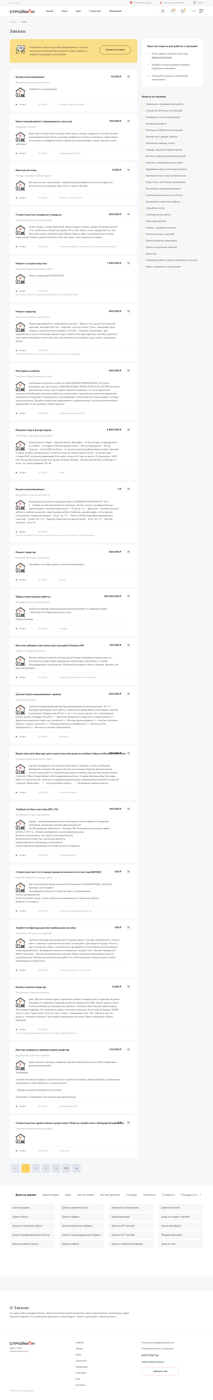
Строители (95, 11)
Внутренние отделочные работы (33, 82)
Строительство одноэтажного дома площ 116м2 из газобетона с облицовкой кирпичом (70, 1123)
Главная (13, 22)
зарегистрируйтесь (162, 57)
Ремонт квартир (26, 311)
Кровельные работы (26, 700)
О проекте (81, 1373)
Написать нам (160, 1371)
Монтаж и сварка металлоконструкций (166, 156)
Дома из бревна (70, 1216)
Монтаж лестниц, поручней (160, 234)
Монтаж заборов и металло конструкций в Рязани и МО (50, 645)
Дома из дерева (21, 1207)
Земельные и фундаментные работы (34, 436)
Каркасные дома (120, 1216)
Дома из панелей (170, 1207)
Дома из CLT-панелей (123, 1235)
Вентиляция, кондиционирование (163, 188)
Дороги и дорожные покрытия (161, 247)
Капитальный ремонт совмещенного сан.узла (44, 121)
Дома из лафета (70, 1244)
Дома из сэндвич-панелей (175, 1216)
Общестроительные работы (33, 596)
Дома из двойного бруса (75, 1207)
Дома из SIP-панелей (123, 1225)
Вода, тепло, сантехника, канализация (165, 182)
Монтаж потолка (26, 170)
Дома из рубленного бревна (77, 1225)
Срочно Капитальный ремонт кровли (38, 694)
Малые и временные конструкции (163, 266)
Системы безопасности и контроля (164, 195)
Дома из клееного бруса (26, 1244)
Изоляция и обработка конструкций (164, 130)
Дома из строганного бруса (27, 1225)
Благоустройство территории (161, 240)
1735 (66, 1168)
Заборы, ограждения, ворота (30, 651)
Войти (200, 3)
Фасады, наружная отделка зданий (33, 176)
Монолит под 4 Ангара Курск (33, 430)
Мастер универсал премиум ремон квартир (42, 1049)
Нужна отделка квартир (31, 987)
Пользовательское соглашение (158, 1348)
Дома (64, 11)
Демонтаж (151, 253)
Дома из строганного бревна (127, 1244)
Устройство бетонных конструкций (34, 220)
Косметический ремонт (30, 77)
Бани (78, 11)
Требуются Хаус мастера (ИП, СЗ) (37, 809)
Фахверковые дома (171, 1235)
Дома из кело (168, 1244)
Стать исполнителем (174, 3)
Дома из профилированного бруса (31, 1235)
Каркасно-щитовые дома (125, 1207)
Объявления (115, 11)
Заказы (49, 11)
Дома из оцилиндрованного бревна (81, 1235)
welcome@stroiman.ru (153, 1361)
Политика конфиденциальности (158, 1342)
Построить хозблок (28, 370)
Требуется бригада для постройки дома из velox (46, 927)
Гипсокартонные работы (158, 214)
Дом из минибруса (171, 1225)
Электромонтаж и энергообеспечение (166, 175)
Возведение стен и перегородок (33, 602)
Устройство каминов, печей (160, 143)
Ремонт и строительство (31, 263)
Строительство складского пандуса (38, 214)
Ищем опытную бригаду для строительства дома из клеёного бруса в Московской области (72, 753)
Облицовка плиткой (26, 127)
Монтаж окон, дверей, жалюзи (161, 136)
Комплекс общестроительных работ (34, 269)
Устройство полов (155, 208)
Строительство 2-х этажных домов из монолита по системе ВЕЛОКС (58, 872)
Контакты (80, 1385)
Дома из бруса (20, 1216)
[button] (200, 1195)
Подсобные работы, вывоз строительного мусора (171, 260)
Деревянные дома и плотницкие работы (166, 169)
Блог (78, 1379)
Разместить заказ (142, 3)
